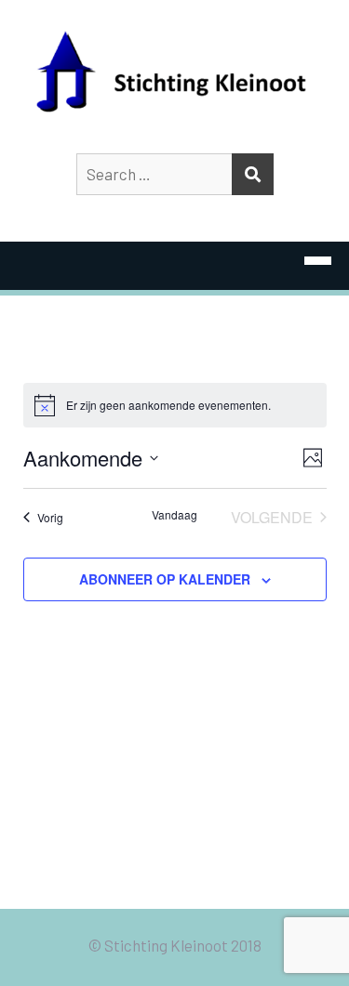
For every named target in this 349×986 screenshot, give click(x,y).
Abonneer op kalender (164, 579)
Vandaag (174, 514)
